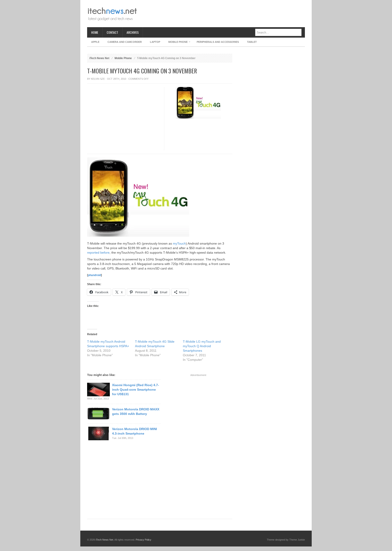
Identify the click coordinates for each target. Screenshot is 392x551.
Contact (112, 32)
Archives (133, 32)
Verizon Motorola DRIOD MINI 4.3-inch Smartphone (134, 431)
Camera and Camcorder (125, 42)
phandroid (94, 275)
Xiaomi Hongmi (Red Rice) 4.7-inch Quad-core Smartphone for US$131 (135, 389)
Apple (95, 42)
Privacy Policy (143, 539)
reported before (98, 252)
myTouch (179, 243)
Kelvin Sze (98, 78)
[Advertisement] (222, 13)
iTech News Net (99, 58)
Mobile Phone (176, 43)
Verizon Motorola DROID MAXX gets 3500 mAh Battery (135, 411)
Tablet (252, 42)
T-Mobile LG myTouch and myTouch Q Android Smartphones (202, 346)
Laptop (155, 42)
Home (94, 32)
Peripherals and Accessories (218, 42)
